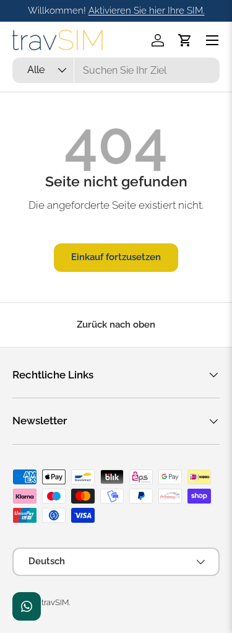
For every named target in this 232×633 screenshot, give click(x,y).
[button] (185, 40)
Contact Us (26, 606)
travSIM (55, 602)
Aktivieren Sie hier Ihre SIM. (146, 10)
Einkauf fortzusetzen (116, 257)
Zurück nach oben (116, 324)
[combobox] (116, 70)
